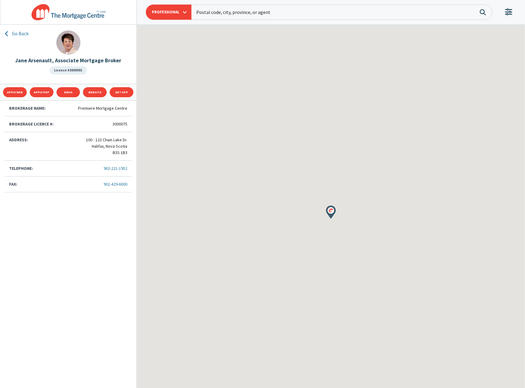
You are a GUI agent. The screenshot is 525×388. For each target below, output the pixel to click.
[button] (168, 12)
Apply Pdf (41, 92)
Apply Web (15, 92)
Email (68, 92)
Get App (121, 92)
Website (94, 92)
